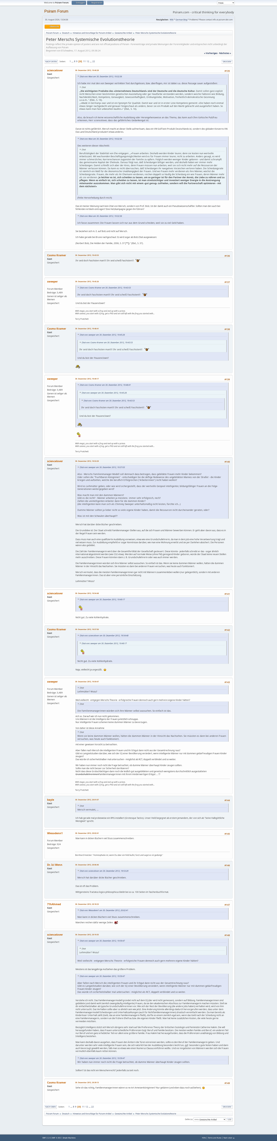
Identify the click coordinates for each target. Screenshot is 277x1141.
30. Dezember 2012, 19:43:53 (87, 255)
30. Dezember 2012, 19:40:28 (87, 70)
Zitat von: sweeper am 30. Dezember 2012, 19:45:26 (102, 334)
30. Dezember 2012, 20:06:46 (87, 864)
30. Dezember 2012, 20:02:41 (87, 833)
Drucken (227, 61)
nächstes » (225, 53)
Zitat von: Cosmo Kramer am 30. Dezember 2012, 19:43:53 (105, 287)
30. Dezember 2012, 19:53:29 (87, 461)
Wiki (171, 19)
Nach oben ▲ (229, 1138)
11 (84, 61)
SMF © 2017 (57, 1138)
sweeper (52, 281)
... (72, 61)
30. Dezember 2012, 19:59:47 (87, 681)
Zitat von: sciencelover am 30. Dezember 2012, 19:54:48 (104, 635)
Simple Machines (69, 1138)
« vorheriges (211, 53)
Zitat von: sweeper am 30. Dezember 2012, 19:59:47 (102, 940)
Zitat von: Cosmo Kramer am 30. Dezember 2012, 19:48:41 (105, 385)
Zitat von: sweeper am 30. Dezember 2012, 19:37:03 (102, 467)
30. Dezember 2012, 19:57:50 (87, 629)
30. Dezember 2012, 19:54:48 (87, 593)
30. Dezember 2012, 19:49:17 (87, 379)
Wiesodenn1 (55, 833)
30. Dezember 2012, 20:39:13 (87, 1082)
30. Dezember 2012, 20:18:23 (87, 904)
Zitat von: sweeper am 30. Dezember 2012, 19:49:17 (102, 599)
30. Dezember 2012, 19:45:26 (87, 281)
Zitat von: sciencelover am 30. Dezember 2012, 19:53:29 (104, 871)
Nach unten (51, 61)
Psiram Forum (56, 11)
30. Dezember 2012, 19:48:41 (87, 328)
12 (88, 61)
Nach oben (50, 1107)
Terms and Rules (214, 1138)
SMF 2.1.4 (46, 1138)
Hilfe (204, 1138)
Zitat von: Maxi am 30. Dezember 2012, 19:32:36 (101, 76)
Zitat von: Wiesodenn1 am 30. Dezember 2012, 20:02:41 (104, 910)
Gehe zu (188, 1119)
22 (93, 61)
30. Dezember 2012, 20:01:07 (87, 799)
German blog (181, 19)
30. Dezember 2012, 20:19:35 (87, 934)
